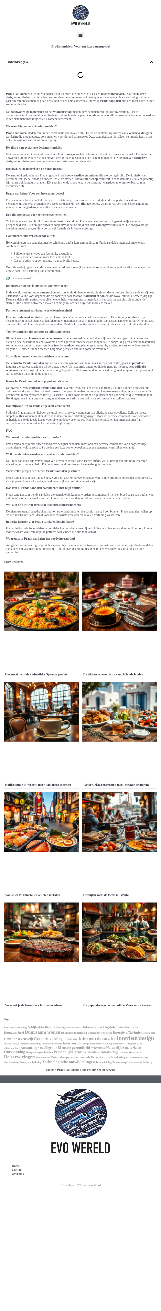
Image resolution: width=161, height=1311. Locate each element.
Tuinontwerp (120, 1062)
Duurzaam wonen (42, 1032)
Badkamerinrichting (15, 1027)
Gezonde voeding (48, 1038)
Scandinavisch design (138, 1058)
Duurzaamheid (14, 1032)
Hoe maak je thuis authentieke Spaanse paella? (36, 674)
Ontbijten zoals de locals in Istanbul (106, 895)
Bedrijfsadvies (35, 1027)
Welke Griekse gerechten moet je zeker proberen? (116, 784)
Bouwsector (74, 1027)
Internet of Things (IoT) (126, 1043)
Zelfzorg (147, 1062)
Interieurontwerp (76, 1043)
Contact (17, 1169)
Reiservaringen (19, 1056)
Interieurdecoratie (97, 1038)
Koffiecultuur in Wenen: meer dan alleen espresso (38, 784)
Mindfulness (98, 1047)
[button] (80, 35)
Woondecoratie (134, 1062)
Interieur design (11, 1044)
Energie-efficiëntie (127, 1032)
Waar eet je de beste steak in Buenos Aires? (33, 1005)
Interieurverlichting (101, 1043)
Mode (50, 1069)
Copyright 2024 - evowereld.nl (80, 1185)
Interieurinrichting (30, 1043)
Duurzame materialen (74, 1032)
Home (16, 1166)
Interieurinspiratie (51, 1043)
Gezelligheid (148, 1032)
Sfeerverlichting (11, 1062)
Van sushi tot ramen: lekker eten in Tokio (32, 895)
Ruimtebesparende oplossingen (109, 1057)
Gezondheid (70, 1039)
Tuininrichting (104, 1062)
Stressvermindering (31, 1062)
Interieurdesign (135, 1038)
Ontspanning (14, 1052)
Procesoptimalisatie (130, 1052)
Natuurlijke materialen (123, 1048)
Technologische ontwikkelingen (68, 1062)
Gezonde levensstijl (18, 1039)
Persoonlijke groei (68, 1052)
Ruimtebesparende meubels (70, 1057)
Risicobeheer (43, 1057)
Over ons (18, 1173)
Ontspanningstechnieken (39, 1052)
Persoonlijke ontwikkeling (100, 1052)
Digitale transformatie (120, 1027)
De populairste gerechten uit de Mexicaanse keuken (117, 1005)
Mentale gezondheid (74, 1047)
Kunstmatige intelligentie (38, 1048)
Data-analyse (91, 1027)
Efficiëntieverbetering (100, 1032)
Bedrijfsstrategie (56, 1027)
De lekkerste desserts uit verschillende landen (113, 674)
